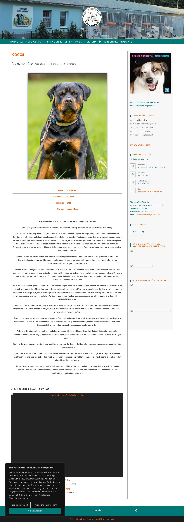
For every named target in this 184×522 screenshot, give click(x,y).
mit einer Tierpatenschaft (143, 127)
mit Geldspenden (140, 120)
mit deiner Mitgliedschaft (143, 135)
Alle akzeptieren (35, 510)
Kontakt (97, 510)
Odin (67, 480)
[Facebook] (134, 231)
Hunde (54, 64)
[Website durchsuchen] (170, 41)
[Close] (61, 465)
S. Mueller (20, 64)
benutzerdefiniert (20, 505)
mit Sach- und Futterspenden (144, 124)
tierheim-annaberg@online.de (150, 191)
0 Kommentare (71, 64)
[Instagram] (142, 231)
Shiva (67, 488)
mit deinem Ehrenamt (141, 131)
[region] (35, 490)
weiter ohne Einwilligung (46, 505)
